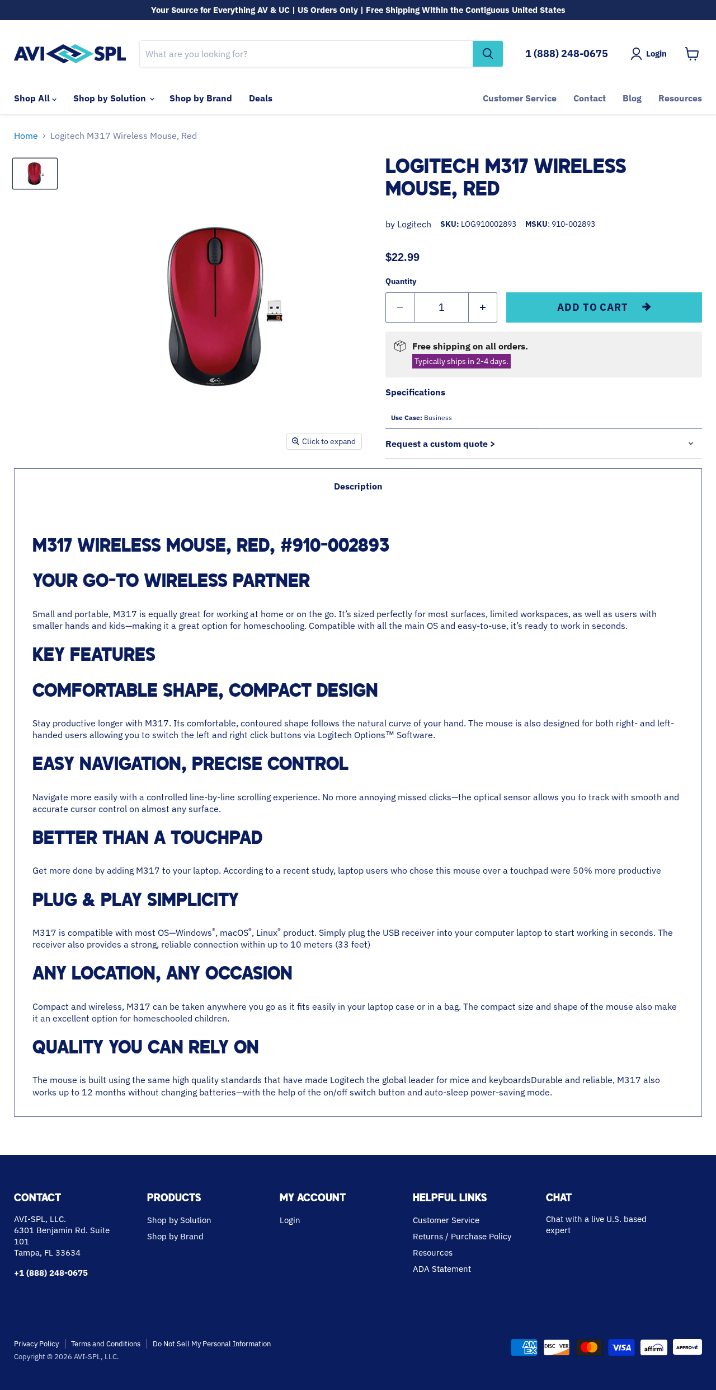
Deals (260, 98)
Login (290, 1220)
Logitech (414, 224)
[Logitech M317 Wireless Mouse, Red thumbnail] (35, 173)
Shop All (33, 98)
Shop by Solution (110, 98)
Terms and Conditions (105, 1344)
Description (358, 486)
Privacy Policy (36, 1344)
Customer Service (520, 98)
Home (26, 135)
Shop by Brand (200, 98)
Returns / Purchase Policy (462, 1236)
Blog (632, 98)
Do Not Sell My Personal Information (212, 1344)
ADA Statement (442, 1268)
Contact (589, 98)
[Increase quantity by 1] (483, 307)
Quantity (400, 281)
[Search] (488, 54)
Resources (680, 98)
